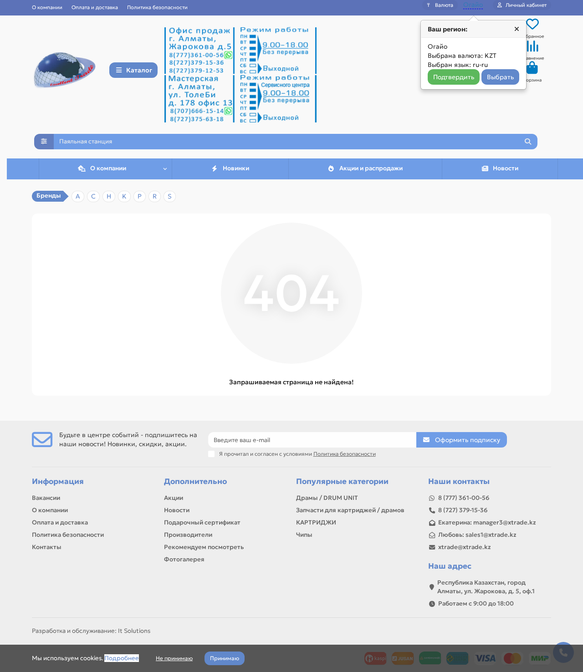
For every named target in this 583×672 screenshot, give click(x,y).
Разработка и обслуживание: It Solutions (91, 631)
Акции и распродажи (371, 168)
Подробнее (121, 658)
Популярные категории (342, 481)
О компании (47, 7)
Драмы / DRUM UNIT (327, 498)
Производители (188, 535)
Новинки (236, 168)
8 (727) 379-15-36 (463, 510)
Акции (173, 498)
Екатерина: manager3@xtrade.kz (487, 522)
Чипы (304, 535)
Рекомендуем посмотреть (204, 547)
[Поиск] (528, 141)
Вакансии (46, 498)
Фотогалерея (184, 559)
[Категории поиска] (44, 141)
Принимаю (224, 658)
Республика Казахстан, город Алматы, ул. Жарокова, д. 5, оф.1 (486, 587)
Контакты (46, 547)
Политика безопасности (157, 7)
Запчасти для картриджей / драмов (350, 510)
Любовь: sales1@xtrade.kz (477, 535)
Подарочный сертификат (202, 522)
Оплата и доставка (95, 7)
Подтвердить (453, 77)
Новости (505, 168)
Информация (58, 481)
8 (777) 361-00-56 (464, 498)
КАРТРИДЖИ (316, 522)
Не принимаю (174, 658)
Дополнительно (195, 481)
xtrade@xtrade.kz (464, 547)
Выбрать (500, 77)
